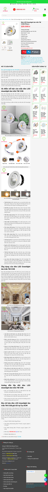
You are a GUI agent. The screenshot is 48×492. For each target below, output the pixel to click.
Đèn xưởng (28, 487)
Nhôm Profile (32, 486)
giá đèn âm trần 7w (27, 58)
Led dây (35, 483)
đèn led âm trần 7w (38, 61)
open (16, 24)
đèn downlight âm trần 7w (28, 61)
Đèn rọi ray (38, 486)
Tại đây (19, 436)
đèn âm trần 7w (32, 60)
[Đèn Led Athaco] (5, 9)
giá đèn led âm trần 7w (36, 58)
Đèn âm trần (39, 483)
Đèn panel (28, 486)
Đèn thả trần (42, 486)
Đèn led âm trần (6, 19)
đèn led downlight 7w (34, 62)
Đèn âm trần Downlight (37, 57)
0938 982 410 (20, 9)
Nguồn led (32, 487)
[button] (45, 9)
